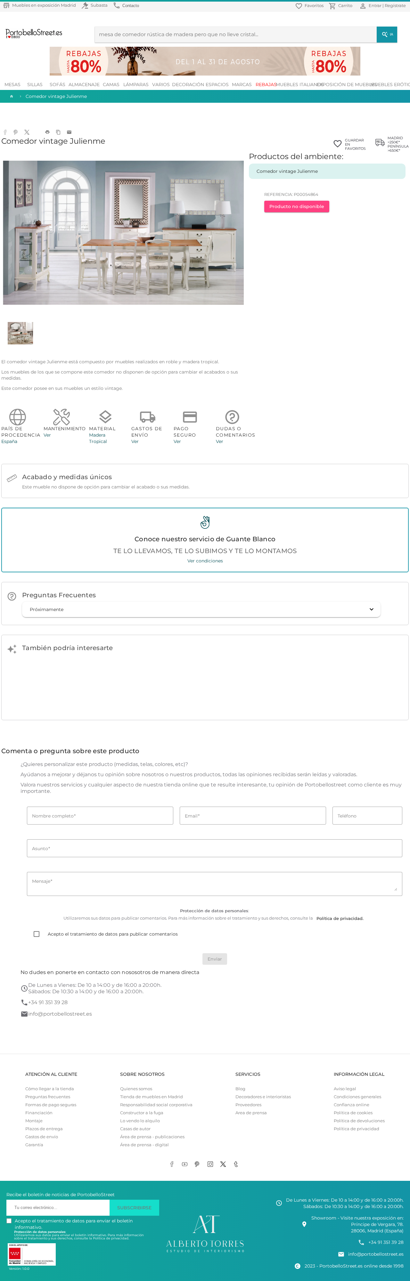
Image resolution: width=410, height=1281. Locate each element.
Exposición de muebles (347, 84)
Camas (111, 84)
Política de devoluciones (359, 1120)
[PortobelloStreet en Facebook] (173, 1164)
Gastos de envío (41, 1136)
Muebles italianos (299, 84)
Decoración (188, 84)
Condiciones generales (357, 1096)
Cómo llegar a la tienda (49, 1088)
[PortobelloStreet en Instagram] (211, 1164)
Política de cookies (353, 1112)
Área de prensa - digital (144, 1144)
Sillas (35, 84)
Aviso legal (345, 1088)
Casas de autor (135, 1128)
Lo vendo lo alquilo (140, 1120)
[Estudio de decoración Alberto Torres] (205, 1252)
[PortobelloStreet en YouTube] (185, 1164)
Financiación (39, 1112)
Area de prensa (251, 1112)
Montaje (34, 1120)
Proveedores (248, 1104)
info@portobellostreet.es (60, 1014)
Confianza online (351, 1104)
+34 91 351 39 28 (48, 1002)
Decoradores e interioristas (263, 1096)
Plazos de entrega (44, 1128)
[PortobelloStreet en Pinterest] (198, 1164)
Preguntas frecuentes (47, 1096)
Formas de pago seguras (50, 1104)
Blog (240, 1088)
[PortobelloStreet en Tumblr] (237, 1164)
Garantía (34, 1144)
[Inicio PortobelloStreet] (31, 37)
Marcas (242, 84)
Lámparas (136, 84)
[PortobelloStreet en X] (224, 1164)
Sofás (57, 84)
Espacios (217, 84)
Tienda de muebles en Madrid (151, 1096)
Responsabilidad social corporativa (156, 1104)
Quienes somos (136, 1088)
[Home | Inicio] (10, 96)
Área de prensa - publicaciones (152, 1136)
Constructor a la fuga (141, 1112)
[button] (201, 609)
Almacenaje (84, 84)
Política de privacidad (356, 1128)
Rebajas (266, 84)
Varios (161, 84)
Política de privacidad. (111, 1238)
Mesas (12, 84)
